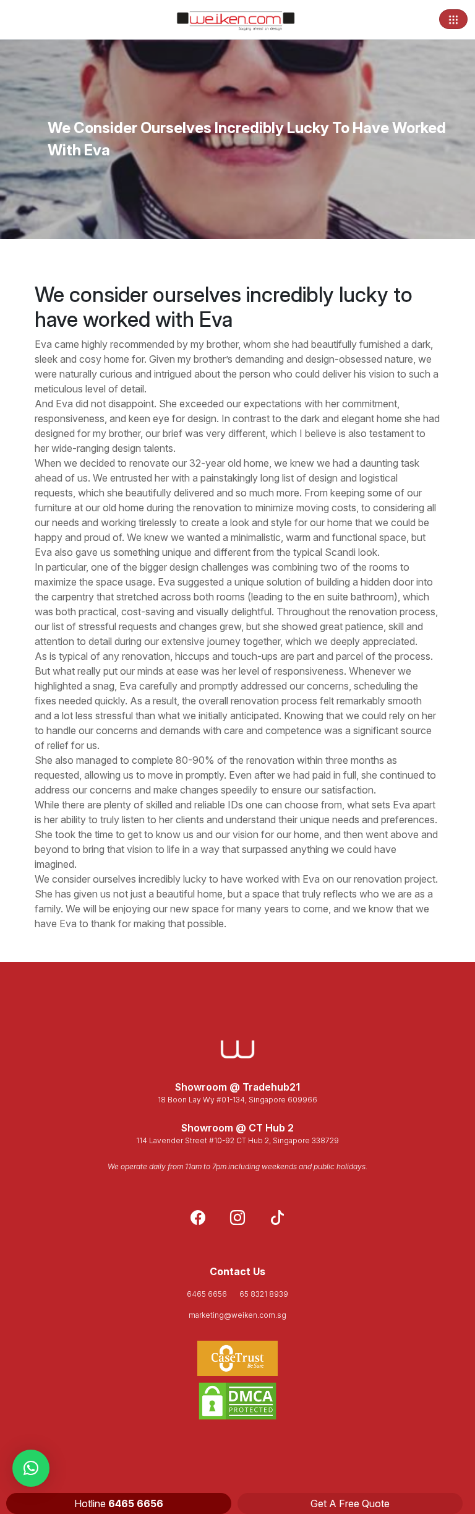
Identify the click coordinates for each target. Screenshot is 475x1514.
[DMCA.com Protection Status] (237, 1401)
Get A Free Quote (350, 1503)
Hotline (118, 1503)
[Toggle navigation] (453, 19)
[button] (30, 1468)
